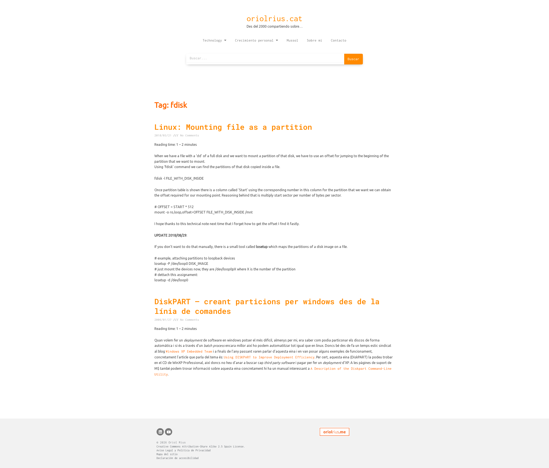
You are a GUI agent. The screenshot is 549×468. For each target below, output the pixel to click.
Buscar (353, 59)
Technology (212, 40)
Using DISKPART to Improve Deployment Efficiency (269, 357)
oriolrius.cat (274, 18)
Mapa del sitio (167, 454)
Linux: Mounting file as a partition (233, 127)
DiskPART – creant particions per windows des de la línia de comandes (267, 306)
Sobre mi (314, 40)
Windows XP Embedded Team (189, 351)
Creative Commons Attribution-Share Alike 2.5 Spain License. (201, 446)
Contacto (338, 40)
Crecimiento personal (254, 40)
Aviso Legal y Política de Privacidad (184, 450)
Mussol (292, 40)
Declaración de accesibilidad (178, 458)
